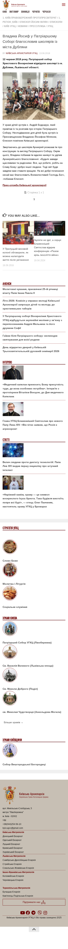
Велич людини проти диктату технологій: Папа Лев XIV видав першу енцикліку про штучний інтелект (32, 466)
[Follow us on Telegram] (33, 913)
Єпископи (56, 22)
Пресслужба (37, 26)
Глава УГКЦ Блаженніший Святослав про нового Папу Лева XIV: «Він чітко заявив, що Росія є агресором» (33, 425)
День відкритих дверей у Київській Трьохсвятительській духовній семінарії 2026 (31, 349)
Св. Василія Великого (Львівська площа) (28, 665)
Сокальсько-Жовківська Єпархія (18, 868)
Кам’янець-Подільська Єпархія (18, 896)
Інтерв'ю (7, 362)
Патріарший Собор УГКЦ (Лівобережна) (27, 642)
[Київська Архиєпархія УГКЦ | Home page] (15, 5)
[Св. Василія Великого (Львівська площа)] (34, 652)
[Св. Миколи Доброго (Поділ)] (34, 676)
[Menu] (63, 4)
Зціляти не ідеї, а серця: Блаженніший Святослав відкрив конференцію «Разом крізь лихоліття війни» (48, 247)
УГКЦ (50, 26)
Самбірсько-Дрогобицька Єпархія (19, 860)
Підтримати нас (32, 902)
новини (22, 26)
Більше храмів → (13, 722)
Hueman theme (50, 938)
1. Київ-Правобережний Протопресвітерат (29, 17)
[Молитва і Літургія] (34, 570)
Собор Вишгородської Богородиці (24, 764)
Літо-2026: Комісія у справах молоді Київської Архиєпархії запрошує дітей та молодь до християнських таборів (31, 304)
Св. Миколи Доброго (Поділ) (20, 688)
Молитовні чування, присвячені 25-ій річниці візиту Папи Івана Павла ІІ (30, 291)
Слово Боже (10, 560)
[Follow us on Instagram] (45, 913)
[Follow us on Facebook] (28, 913)
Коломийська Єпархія (13, 876)
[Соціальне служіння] (34, 594)
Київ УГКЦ (10, 26)
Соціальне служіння (15, 607)
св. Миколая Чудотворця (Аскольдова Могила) (32, 712)
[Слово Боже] (34, 547)
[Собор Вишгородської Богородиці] (34, 751)
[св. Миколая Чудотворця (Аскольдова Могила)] (34, 699)
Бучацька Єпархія (11, 892)
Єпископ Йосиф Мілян (34, 22)
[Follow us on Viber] (40, 913)
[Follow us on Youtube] (22, 913)
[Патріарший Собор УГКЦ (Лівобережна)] (34, 629)
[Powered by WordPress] (23, 938)
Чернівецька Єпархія (13, 880)
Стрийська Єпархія (12, 864)
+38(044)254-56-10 (12, 824)
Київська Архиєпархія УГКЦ (21, 53)
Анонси (7, 284)
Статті (6, 440)
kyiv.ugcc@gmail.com (13, 828)
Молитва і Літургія (14, 583)
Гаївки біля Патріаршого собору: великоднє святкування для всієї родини (30, 337)
